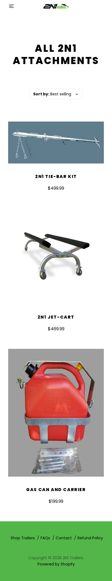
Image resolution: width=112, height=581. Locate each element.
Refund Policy (90, 538)
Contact (64, 538)
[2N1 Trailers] (56, 6)
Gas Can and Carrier (56, 489)
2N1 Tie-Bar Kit (56, 176)
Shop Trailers (23, 538)
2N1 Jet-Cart (56, 317)
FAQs (45, 538)
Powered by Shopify (56, 564)
